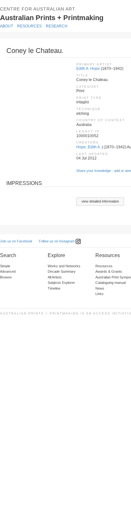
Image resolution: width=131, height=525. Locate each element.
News (99, 288)
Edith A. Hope (88, 68)
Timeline (54, 288)
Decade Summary (62, 271)
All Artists (55, 277)
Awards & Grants (108, 271)
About (6, 26)
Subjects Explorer (61, 283)
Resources (29, 26)
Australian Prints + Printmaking (61, 17)
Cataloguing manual (110, 283)
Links (99, 294)
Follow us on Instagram (57, 241)
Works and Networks (64, 266)
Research (56, 26)
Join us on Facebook (16, 241)
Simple (5, 266)
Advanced (8, 271)
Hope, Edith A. (88, 147)
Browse (6, 277)
